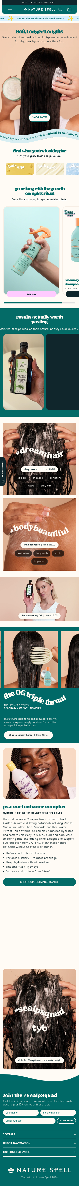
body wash (42, 553)
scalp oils (21, 477)
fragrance (39, 561)
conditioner (56, 477)
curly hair (46, 485)
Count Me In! (66, 1121)
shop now (39, 117)
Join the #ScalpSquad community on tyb (39, 1060)
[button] (10, 9)
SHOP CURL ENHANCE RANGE (39, 882)
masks (31, 485)
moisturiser (23, 553)
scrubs (58, 553)
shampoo (38, 477)
